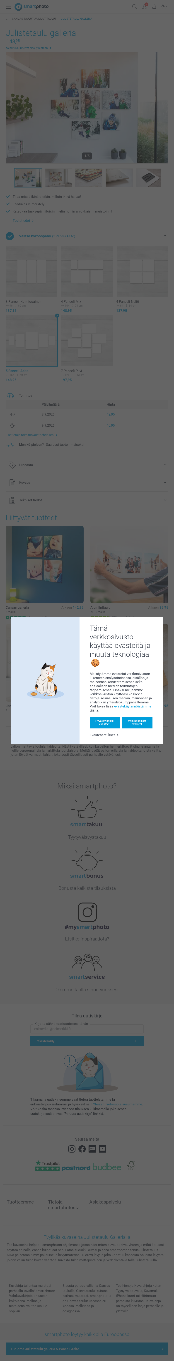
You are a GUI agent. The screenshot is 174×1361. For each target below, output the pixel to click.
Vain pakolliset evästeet (137, 722)
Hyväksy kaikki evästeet (104, 722)
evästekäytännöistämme (132, 706)
